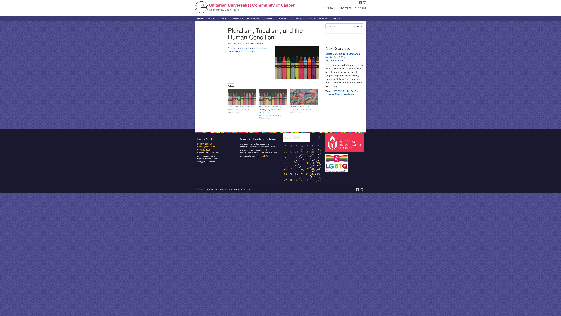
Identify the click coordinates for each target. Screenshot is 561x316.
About (211, 19)
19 (302, 169)
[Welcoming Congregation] (337, 162)
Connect (297, 19)
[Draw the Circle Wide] (304, 97)
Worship (268, 19)
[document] (280, 75)
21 (312, 169)
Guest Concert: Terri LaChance (342, 54)
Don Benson (257, 43)
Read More (265, 156)
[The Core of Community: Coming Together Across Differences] (273, 97)
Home (200, 19)
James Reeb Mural (318, 19)
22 (318, 169)
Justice (283, 19)
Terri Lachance (333, 65)
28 (312, 174)
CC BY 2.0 (249, 51)
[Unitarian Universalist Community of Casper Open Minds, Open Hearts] (245, 8)
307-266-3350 (203, 150)
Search (358, 26)
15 (318, 163)
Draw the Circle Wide (299, 106)
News (223, 19)
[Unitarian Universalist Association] (345, 142)
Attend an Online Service (246, 19)
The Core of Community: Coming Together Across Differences (270, 109)
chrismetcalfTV (255, 48)
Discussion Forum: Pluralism (241, 106)
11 (296, 163)
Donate (336, 19)
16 (285, 169)
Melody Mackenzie (334, 60)
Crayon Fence (236, 48)
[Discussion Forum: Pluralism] (242, 97)
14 (312, 163)
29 (302, 152)
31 (312, 152)
